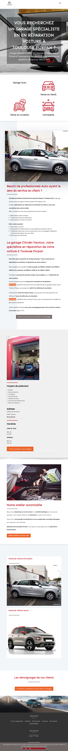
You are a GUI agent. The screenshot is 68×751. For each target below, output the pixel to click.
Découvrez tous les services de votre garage (34, 317)
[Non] (66, 747)
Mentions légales (34, 723)
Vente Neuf (27, 721)
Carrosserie (45, 721)
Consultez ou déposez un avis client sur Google (34, 689)
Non (28, 748)
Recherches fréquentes (34, 742)
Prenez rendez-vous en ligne (20, 449)
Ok (24, 748)
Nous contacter (53, 721)
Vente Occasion (36, 721)
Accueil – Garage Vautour (17, 721)
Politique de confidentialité (38, 748)
